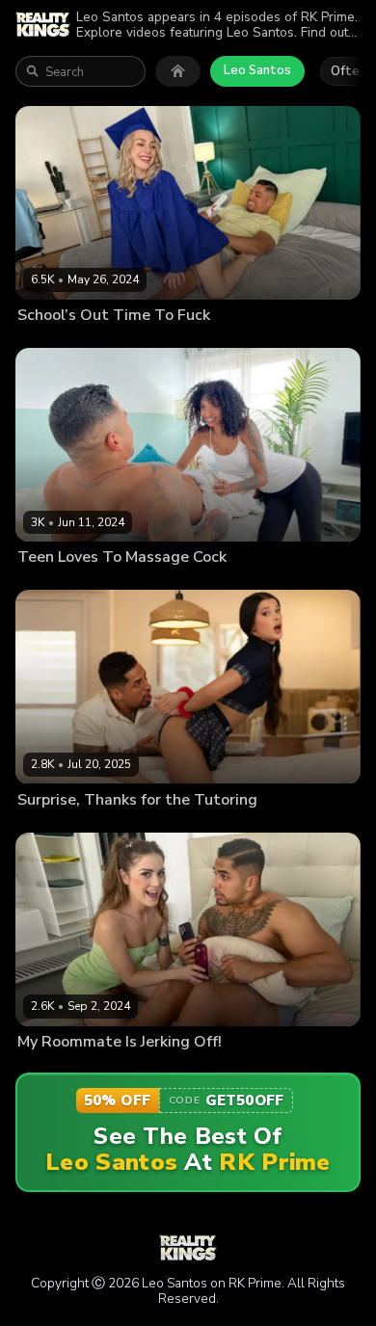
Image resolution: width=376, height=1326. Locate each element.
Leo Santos (257, 70)
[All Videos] (178, 71)
